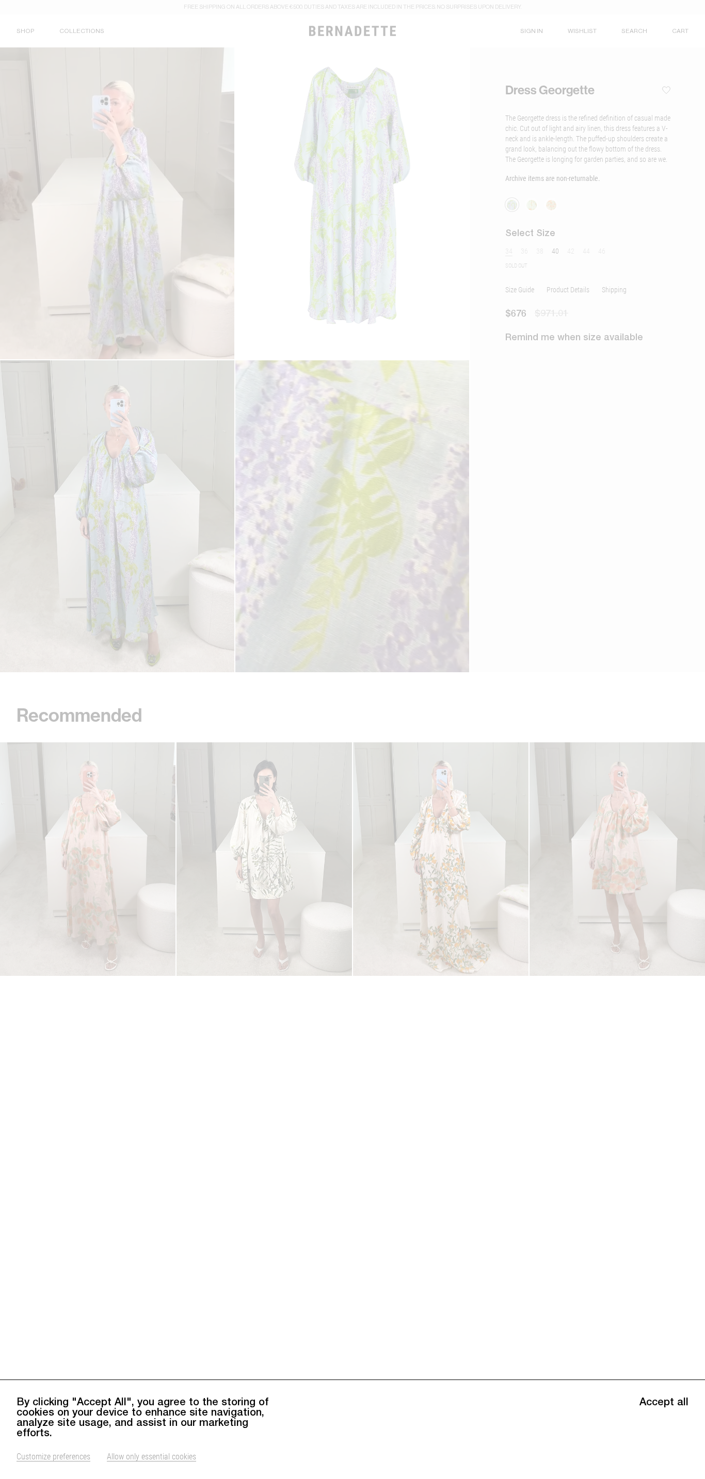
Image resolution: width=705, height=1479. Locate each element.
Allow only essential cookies (151, 1456)
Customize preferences (53, 1456)
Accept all (663, 1402)
